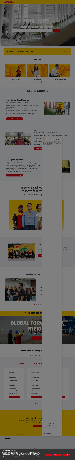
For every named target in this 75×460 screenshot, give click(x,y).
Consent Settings (49, 454)
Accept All (66, 454)
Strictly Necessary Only (57, 454)
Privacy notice (16, 458)
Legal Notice (21, 458)
